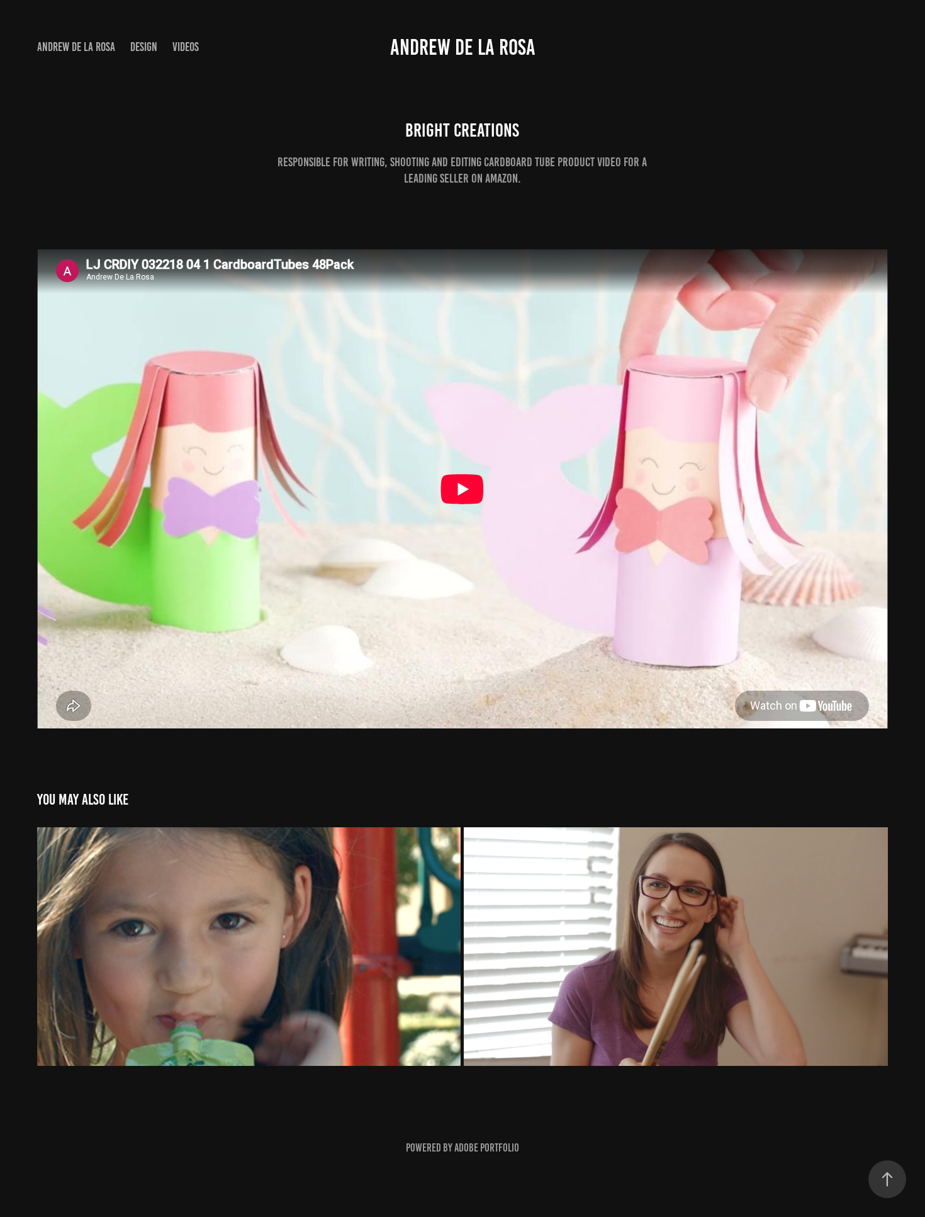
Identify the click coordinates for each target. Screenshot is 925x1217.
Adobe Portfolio (486, 1147)
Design (143, 47)
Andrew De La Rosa (76, 47)
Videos (185, 47)
